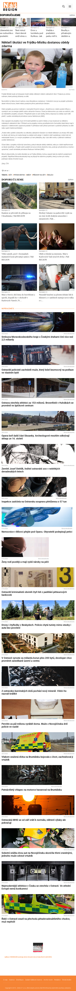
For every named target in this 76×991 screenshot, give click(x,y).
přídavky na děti (39, 175)
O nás (5, 980)
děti (10, 175)
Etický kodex (66, 980)
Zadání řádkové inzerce (33, 980)
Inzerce (12, 980)
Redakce (57, 980)
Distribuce (20, 980)
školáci (50, 175)
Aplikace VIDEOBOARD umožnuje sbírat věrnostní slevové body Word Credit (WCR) (28, 957)
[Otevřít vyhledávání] (63, 6)
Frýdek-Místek (19, 175)
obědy (28, 175)
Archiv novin (48, 980)
